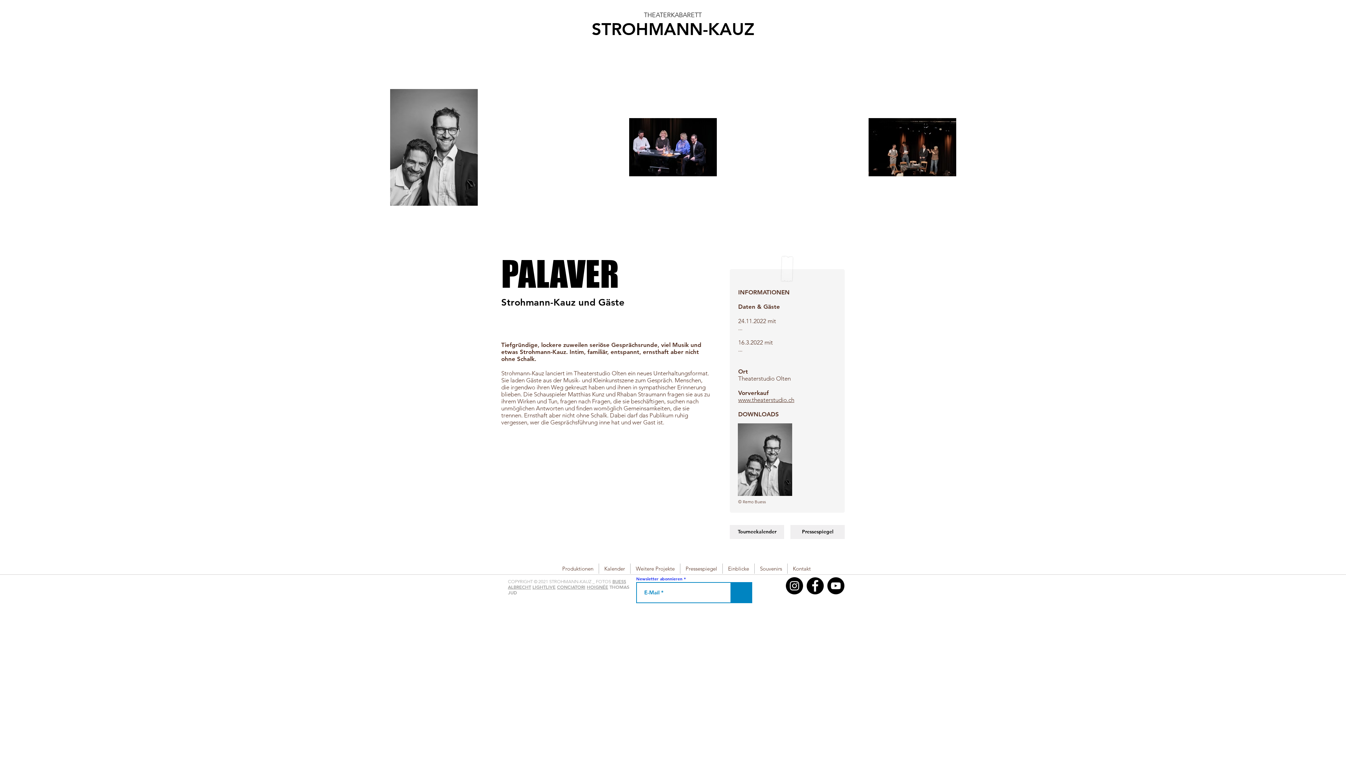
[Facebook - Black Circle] (815, 585)
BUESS (619, 581)
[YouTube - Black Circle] (835, 585)
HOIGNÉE (597, 587)
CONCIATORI (571, 587)
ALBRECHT (519, 587)
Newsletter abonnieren (659, 579)
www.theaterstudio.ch (766, 399)
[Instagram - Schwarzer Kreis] (794, 585)
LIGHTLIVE (544, 587)
